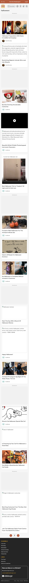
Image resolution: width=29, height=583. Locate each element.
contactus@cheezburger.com (9, 573)
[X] (26, 6)
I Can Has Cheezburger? (14, 1)
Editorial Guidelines (5, 563)
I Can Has (3, 543)
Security (21, 580)
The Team (3, 559)
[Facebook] (20, 6)
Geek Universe (4, 551)
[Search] (4, 2)
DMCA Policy (26, 580)
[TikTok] (23, 6)
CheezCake (3, 553)
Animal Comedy (5, 549)
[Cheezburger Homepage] (14, 576)
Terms (15, 580)
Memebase (3, 547)
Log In (26, 1)
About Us (3, 561)
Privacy (18, 580)
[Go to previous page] (11, 535)
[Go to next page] (18, 535)
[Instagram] (17, 6)
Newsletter (12, 6)
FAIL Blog (3, 545)
